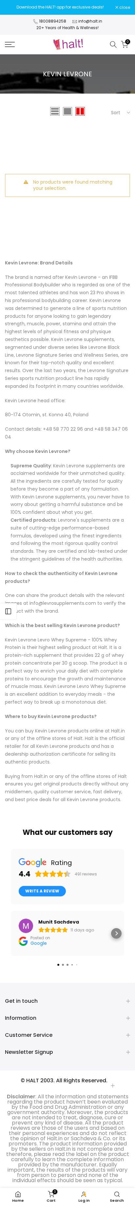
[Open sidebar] (8, 611)
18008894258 (52, 21)
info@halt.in (90, 21)
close (124, 7)
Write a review (42, 891)
